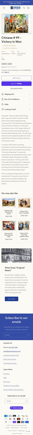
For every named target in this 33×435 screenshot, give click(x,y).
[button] (4, 8)
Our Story (6, 374)
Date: (12, 51)
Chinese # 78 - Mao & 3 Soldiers (24, 212)
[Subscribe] (27, 335)
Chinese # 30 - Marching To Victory (8, 212)
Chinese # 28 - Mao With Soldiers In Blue (24, 234)
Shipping (3, 66)
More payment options (17, 88)
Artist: (3, 51)
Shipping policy (22, 430)
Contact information (17, 433)
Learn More (11, 299)
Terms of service (12, 430)
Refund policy (14, 427)
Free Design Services (10, 363)
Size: (18, 51)
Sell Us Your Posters (9, 359)
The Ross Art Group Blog (11, 386)
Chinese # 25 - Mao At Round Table (8, 235)
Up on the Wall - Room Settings (13, 390)
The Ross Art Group (15, 425)
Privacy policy (23, 427)
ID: (2, 57)
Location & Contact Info (11, 355)
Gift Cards (6, 382)
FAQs (5, 378)
